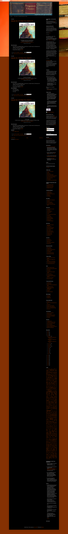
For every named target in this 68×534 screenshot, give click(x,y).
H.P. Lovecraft (51, 400)
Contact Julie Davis (49, 138)
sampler (50, 432)
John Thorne (55, 406)
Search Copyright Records (51, 325)
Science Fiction (48, 433)
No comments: (22, 52)
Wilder (49, 456)
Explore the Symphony (50, 312)
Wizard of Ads (49, 243)
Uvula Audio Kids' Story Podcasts (52, 180)
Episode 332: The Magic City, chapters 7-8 (22, 21)
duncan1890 (36, 527)
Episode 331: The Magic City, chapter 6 (21, 58)
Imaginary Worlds (49, 192)
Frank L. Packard (49, 396)
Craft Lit (48, 213)
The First (48, 290)
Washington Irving (48, 455)
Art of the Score (49, 226)
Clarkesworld (49, 191)
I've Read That (48, 60)
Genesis (55, 396)
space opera (51, 436)
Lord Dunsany (50, 412)
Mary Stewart (47, 415)
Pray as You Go (49, 273)
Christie (56, 382)
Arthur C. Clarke (50, 373)
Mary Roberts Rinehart (53, 414)
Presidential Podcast (50, 286)
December (49, 336)
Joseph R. (54, 407)
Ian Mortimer (53, 404)
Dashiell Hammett (48, 385)
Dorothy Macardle (53, 388)
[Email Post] (25, 52)
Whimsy (47, 456)
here (50, 32)
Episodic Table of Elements (51, 306)
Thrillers (49, 451)
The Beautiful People (53, 442)
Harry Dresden (48, 403)
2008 (48, 363)
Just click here (49, 89)
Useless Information (50, 291)
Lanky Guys (48, 270)
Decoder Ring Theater (50, 184)
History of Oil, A (49, 283)
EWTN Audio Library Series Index (52, 268)
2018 (48, 332)
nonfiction (47, 421)
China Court (53, 382)
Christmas (53, 383)
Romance (53, 430)
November (49, 343)
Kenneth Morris (51, 408)
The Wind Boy (52, 450)
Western (56, 455)
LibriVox (22, 49)
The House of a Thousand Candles (51, 445)
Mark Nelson (55, 413)
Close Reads (49, 212)
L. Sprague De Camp (53, 409)
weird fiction (52, 455)
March (49, 353)
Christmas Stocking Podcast (51, 249)
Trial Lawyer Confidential (50, 242)
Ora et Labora (53, 424)
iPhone (55, 124)
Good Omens (52, 398)
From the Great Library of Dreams (52, 175)
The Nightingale (53, 446)
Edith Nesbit (22, 53)
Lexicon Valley (49, 216)
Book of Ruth (53, 377)
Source (48, 518)
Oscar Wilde (53, 425)
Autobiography (55, 373)
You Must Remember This (50, 263)
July (48, 348)
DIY (56, 386)
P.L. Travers (54, 426)
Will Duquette (52, 456)
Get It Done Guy (49, 240)
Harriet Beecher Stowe (52, 402)
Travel (52, 452)
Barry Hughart (50, 375)
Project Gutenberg (49, 324)
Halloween (55, 400)
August (49, 347)
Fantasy (25, 53)
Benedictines (49, 376)
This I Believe (49, 251)
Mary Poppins (48, 414)
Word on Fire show (49, 278)
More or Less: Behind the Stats (51, 307)
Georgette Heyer (48, 397)
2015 (48, 355)
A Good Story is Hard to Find (51, 146)
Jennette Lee (48, 406)
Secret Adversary (54, 433)
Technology (50, 441)
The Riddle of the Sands (51, 448)
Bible (52, 376)
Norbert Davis (51, 421)
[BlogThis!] (27, 52)
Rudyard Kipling (51, 431)
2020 (48, 331)
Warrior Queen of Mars (54, 454)
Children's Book (16, 53)
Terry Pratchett (54, 441)
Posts (48, 128)
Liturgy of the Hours (51, 411)
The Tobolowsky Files (50, 203)
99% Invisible (49, 247)
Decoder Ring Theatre (50, 174)
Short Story (53, 435)
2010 (48, 361)
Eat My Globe (49, 295)
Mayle (50, 415)
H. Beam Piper (52, 399)
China (49, 382)
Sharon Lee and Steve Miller (53, 434)
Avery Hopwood (48, 374)
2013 (48, 357)
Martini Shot (48, 241)
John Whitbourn (48, 407)
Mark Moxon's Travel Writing (51, 261)
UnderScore (49, 235)
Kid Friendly (55, 408)
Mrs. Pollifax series (16, 131)
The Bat (49, 442)
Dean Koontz (52, 385)
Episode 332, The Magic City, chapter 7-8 (27, 42)
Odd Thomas (51, 422)
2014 (48, 356)
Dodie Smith (55, 387)
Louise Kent (48, 413)
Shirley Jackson (48, 435)
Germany (53, 397)
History (54, 403)
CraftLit (48, 172)
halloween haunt (49, 250)
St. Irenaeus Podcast (50, 274)
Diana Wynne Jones (50, 386)
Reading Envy (49, 219)
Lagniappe (48, 410)
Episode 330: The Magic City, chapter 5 (21, 100)
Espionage (51, 392)
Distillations (48, 304)
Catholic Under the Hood (50, 267)
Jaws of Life (48, 269)
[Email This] (26, 52)
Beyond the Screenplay (50, 227)
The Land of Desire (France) (51, 262)
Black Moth (49, 377)
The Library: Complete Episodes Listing (20, 16)
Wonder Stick (54, 457)
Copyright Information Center (51, 322)
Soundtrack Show (49, 234)
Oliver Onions (50, 423)
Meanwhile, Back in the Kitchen (51, 156)
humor (50, 404)
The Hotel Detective (54, 444)
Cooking (47, 384)
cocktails (56, 383)
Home (11, 16)
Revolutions (48, 289)
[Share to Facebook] (29, 52)
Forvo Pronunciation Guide (51, 323)
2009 (48, 362)
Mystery (51, 419)
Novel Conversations (50, 218)
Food (56, 394)
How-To (47, 404)
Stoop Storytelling (49, 202)
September (49, 346)
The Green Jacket (49, 444)
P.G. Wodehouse (50, 426)
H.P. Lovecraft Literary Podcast (51, 214)
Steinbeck (50, 437)
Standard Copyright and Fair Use (52, 326)
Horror (56, 403)
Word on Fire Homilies (50, 277)
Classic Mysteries (49, 211)
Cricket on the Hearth (52, 384)
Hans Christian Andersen (49, 401)
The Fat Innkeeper (50, 443)
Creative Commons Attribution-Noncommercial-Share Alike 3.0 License (52, 469)
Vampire (49, 454)
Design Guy (48, 239)
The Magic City (28, 53)
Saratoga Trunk (54, 432)
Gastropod (48, 296)
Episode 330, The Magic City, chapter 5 (27, 121)
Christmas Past (49, 248)
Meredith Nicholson (54, 415)
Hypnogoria (48, 215)
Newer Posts (13, 137)
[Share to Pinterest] (30, 52)
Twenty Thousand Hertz (50, 252)
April (48, 352)
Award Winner (53, 374)
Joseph (51, 407)
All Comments (49, 130)
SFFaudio (52, 158)
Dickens (55, 386)
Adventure (52, 370)
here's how (54, 116)
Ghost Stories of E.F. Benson (51, 176)
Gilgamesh (49, 398)
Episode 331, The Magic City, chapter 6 (27, 79)
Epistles (53, 391)
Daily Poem (48, 173)
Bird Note (48, 301)
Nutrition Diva (49, 297)
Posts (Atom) (17, 139)
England (50, 391)
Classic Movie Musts (50, 228)
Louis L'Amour (55, 412)
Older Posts (41, 137)
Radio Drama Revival (50, 185)
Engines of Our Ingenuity (50, 305)
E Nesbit (19, 53)
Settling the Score (49, 233)
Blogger (42, 527)
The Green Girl (55, 443)
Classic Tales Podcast (50, 171)
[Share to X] (28, 52)
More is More (49, 229)
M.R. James (51, 413)
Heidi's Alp (51, 403)
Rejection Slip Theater (50, 186)
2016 (48, 335)
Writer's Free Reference (50, 327)
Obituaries (47, 422)
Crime (56, 384)
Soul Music (48, 317)
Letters (52, 410)
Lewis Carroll (55, 410)
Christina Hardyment (49, 383)
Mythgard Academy (50, 217)
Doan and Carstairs (49, 387)
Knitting (47, 409)
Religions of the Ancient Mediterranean (50, 288)
